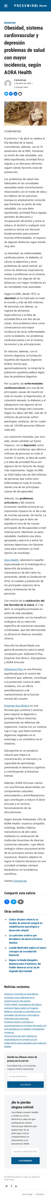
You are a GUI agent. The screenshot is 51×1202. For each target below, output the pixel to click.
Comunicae (20, 79)
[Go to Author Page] (7, 83)
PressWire (25, 6)
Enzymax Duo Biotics (16, 705)
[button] (5, 6)
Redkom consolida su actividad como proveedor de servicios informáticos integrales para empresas (22, 1015)
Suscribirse (25, 1084)
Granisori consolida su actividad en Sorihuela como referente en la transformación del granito (21, 997)
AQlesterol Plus (13, 669)
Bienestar (10, 22)
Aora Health (11, 560)
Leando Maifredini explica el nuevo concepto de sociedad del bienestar (27, 951)
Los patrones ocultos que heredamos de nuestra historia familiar (25, 939)
